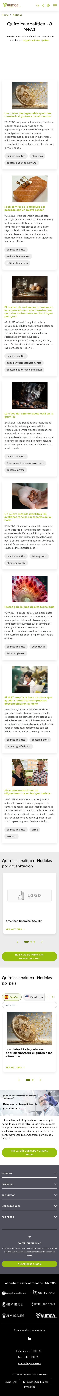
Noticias (7, 1173)
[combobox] (29, 1005)
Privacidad (29, 1386)
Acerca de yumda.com (29, 1363)
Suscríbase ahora (29, 1264)
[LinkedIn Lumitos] (29, 1338)
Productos (8, 1195)
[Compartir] (43, 5)
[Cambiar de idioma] (48, 5)
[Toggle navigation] (55, 6)
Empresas (8, 1184)
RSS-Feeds (8, 1217)
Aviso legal (11, 1381)
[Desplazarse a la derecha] (52, 997)
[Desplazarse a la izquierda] (47, 997)
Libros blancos (11, 1206)
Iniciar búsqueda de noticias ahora (29, 1152)
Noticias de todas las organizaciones (29, 956)
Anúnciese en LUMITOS (28, 1351)
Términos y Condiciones (35, 1381)
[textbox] (29, 1005)
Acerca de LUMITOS (28, 1357)
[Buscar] (38, 5)
